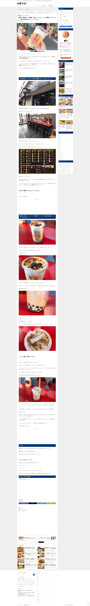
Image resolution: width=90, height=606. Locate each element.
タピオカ (19, 15)
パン (27, 582)
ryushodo (67, 163)
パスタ (64, 167)
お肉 (60, 167)
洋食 (60, 165)
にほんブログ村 (21, 467)
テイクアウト (61, 156)
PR (59, 134)
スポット (60, 152)
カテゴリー (61, 14)
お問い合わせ (51, 5)
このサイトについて (44, 5)
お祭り (60, 136)
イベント (60, 143)
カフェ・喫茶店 (69, 165)
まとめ (60, 141)
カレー (71, 163)
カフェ (60, 145)
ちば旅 (38, 579)
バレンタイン (62, 163)
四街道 (64, 170)
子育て (38, 601)
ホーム (38, 5)
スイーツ (23, 15)
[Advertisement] (37, 74)
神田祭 (61, 172)
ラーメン (65, 172)
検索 (66, 26)
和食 (68, 172)
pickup (64, 165)
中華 (19, 584)
